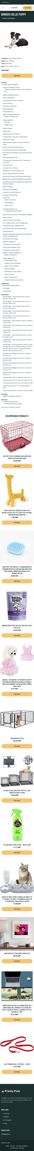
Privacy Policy (14, 1148)
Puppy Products (17, 58)
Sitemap (21, 1148)
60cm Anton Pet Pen (17, 738)
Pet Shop (28, 8)
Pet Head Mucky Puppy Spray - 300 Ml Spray (17, 845)
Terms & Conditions (22, 1146)
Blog (5, 1123)
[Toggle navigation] (3, 7)
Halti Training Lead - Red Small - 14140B (17, 1064)
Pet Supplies (8, 1120)
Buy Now (17, 75)
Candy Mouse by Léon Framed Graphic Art (17, 953)
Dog (10, 58)
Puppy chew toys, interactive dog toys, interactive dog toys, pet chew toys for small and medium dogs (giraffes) (17, 512)
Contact (12, 1146)
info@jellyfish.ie (5, 2)
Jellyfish (6, 1117)
